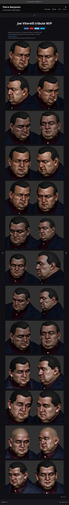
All (34, 15)
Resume (54, 9)
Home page (47, 9)
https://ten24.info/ (12, 36)
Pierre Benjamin (12, 7)
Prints (64, 9)
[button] (63, 496)
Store (59, 9)
